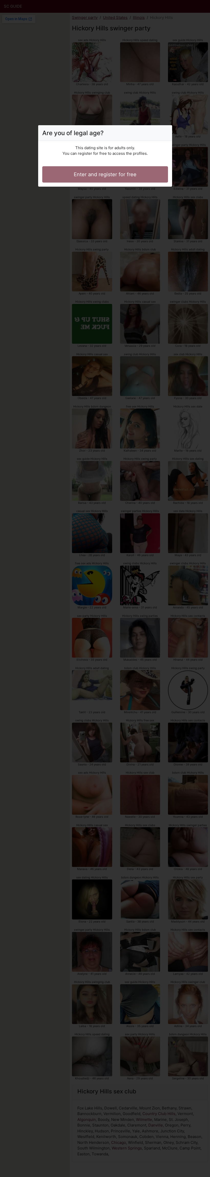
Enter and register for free (105, 174)
